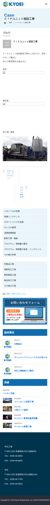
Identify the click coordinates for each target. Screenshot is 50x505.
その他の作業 (10, 254)
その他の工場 (10, 286)
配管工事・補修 (11, 238)
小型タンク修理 (21, 410)
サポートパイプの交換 (14, 222)
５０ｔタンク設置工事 (24, 402)
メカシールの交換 (12, 211)
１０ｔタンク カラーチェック (10, 174)
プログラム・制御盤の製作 (16, 244)
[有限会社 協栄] (12, 4)
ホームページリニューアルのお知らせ (30, 357)
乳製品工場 (9, 264)
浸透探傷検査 (10, 233)
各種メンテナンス (12, 216)
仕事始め (18, 344)
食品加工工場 (10, 280)
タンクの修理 (10, 227)
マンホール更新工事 (21, 192)
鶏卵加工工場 (10, 269)
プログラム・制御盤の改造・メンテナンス (22, 249)
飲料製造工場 (10, 275)
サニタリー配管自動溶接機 (26, 418)
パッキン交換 (8, 393)
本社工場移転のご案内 (24, 371)
